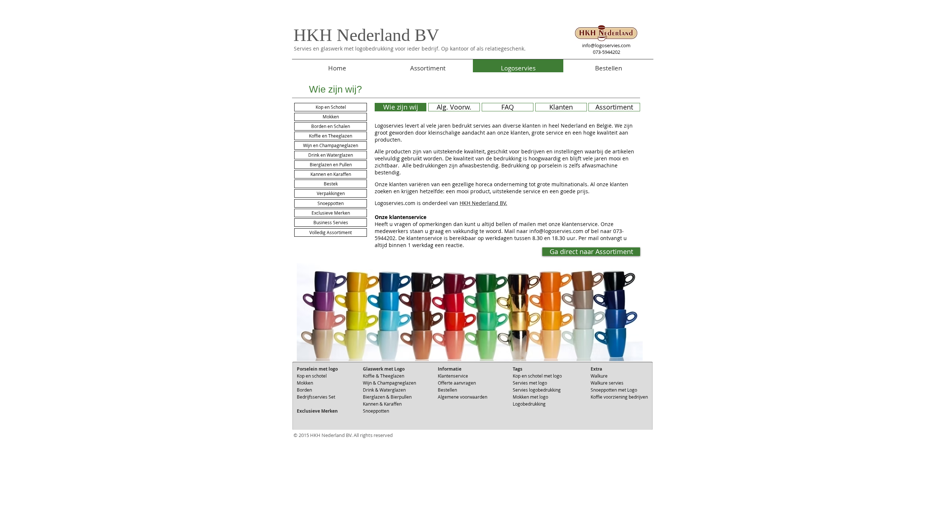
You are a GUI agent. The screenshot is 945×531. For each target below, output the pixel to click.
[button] (330, 213)
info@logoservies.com (606, 45)
